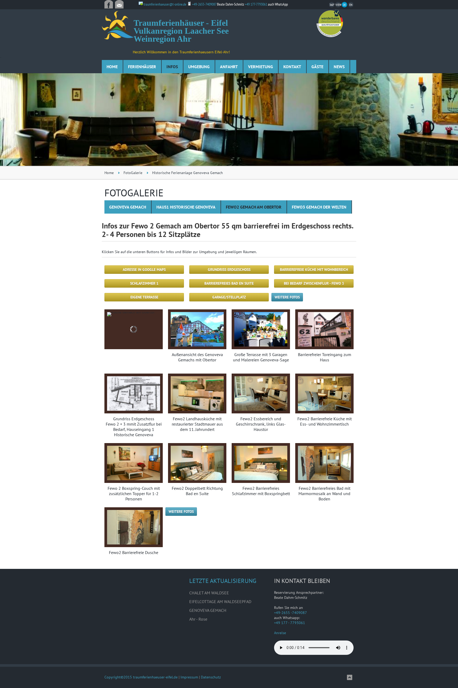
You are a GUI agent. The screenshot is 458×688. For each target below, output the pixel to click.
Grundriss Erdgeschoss (229, 269)
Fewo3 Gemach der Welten (319, 207)
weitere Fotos (287, 297)
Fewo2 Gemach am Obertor (253, 207)
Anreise (280, 632)
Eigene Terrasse (144, 297)
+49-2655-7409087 (204, 4)
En (350, 5)
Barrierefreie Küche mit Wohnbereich (314, 269)
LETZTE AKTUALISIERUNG (222, 581)
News (339, 66)
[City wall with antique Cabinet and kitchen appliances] (324, 463)
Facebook (108, 4)
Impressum (189, 677)
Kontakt (292, 66)
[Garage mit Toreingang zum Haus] (324, 329)
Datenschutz (211, 677)
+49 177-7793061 (256, 4)
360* (331, 5)
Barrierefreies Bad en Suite (229, 283)
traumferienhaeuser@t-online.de (119, 4)
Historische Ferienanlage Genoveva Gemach (187, 172)
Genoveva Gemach (127, 207)
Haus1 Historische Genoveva (185, 207)
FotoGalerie (133, 172)
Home (112, 66)
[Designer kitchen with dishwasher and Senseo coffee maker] (133, 329)
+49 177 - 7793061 (289, 622)
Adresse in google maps (144, 269)
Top (349, 677)
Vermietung (260, 66)
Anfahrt (229, 66)
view (338, 5)
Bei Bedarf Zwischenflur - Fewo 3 (314, 283)
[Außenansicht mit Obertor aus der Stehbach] (197, 329)
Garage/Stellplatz (229, 297)
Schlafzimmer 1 (144, 283)
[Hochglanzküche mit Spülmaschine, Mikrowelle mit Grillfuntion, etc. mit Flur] (133, 393)
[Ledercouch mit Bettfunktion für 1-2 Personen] (260, 329)
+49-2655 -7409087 (290, 612)
